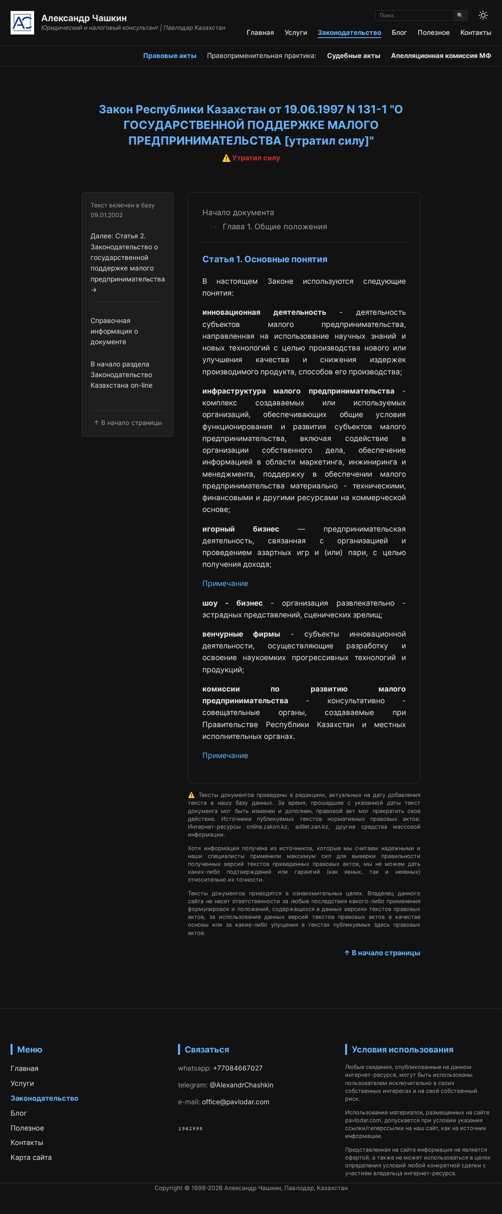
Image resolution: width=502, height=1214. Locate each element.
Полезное (434, 32)
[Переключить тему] (483, 15)
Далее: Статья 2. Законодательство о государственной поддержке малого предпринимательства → (128, 263)
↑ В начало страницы (382, 953)
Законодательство (349, 32)
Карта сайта (31, 1157)
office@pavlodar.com (235, 1102)
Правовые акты (169, 55)
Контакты (475, 32)
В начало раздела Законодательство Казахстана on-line (122, 375)
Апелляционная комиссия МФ (441, 55)
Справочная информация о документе (114, 331)
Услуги (296, 32)
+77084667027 (238, 1068)
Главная (260, 32)
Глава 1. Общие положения (275, 226)
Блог (399, 32)
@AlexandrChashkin (241, 1085)
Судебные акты (353, 55)
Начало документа (238, 212)
